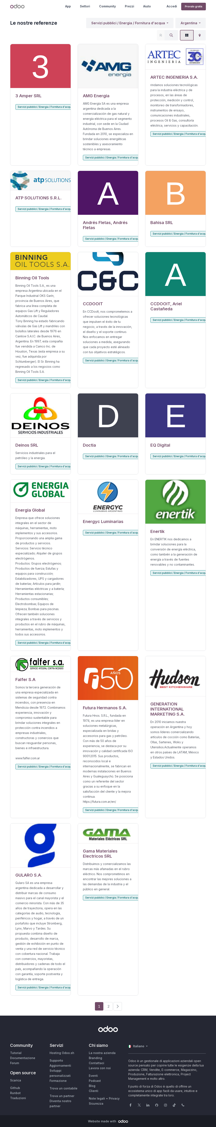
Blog (92, 1086)
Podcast (95, 1080)
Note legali (97, 1098)
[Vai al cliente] (40, 66)
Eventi (93, 1075)
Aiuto (147, 6)
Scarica (15, 1080)
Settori (85, 6)
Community (107, 6)
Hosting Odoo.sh (62, 1053)
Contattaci (96, 1063)
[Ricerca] (171, 35)
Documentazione (22, 1058)
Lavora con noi (100, 1068)
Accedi (172, 6)
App (68, 6)
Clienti (93, 1091)
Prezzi (129, 6)
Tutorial (16, 1053)
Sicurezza (96, 1103)
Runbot (15, 1093)
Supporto (56, 1060)
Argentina (189, 23)
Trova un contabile (63, 1088)
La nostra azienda (102, 1053)
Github (15, 1088)
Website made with (102, 1121)
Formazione (58, 1080)
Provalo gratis (193, 6)
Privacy (114, 1098)
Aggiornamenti (60, 1065)
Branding (95, 1058)
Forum (14, 1063)
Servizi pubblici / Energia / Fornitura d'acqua (128, 23)
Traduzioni (18, 1098)
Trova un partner (62, 1096)
